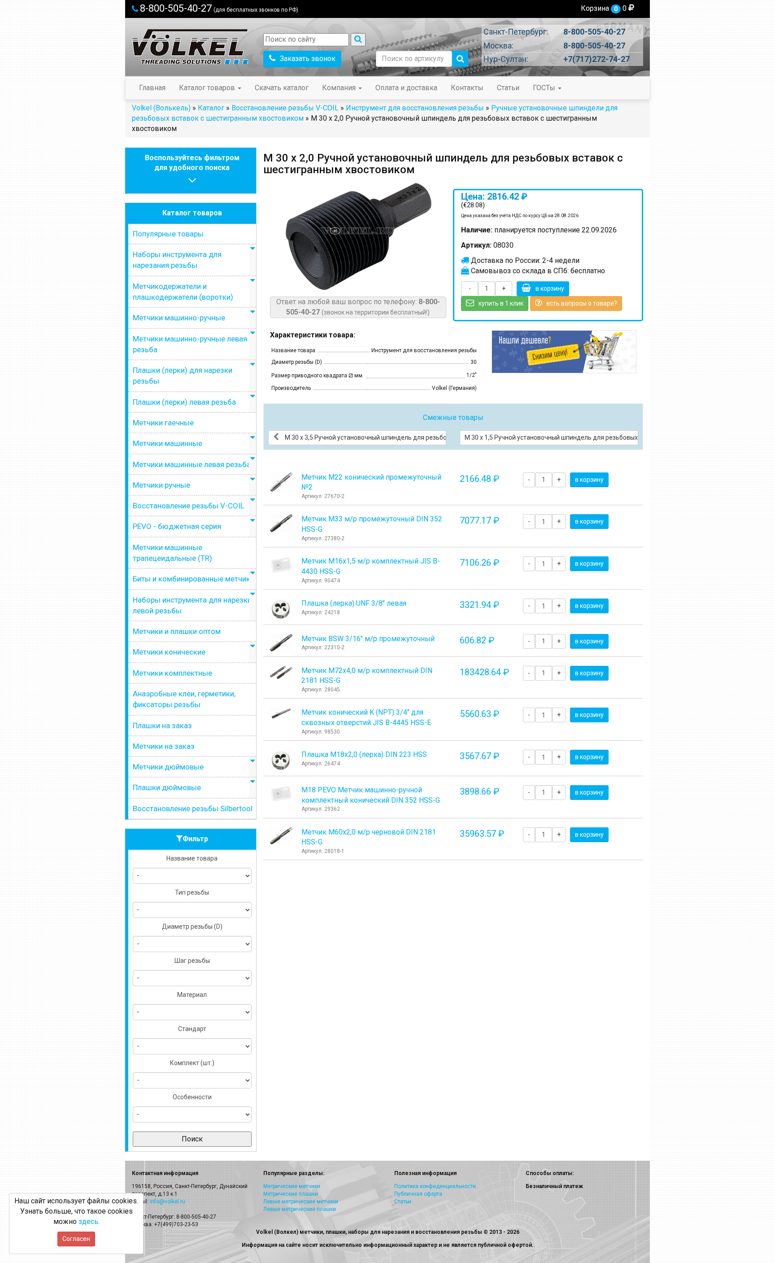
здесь (88, 1221)
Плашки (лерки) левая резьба (184, 402)
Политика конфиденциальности (435, 1186)
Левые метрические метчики (300, 1201)
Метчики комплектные (172, 673)
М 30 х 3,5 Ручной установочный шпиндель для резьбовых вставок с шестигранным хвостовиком (365, 437)
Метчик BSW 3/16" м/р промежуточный (368, 638)
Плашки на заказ (162, 725)
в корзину (550, 288)
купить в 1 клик (501, 303)
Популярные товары (168, 233)
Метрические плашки (290, 1194)
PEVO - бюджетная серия (177, 526)
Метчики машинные (167, 443)
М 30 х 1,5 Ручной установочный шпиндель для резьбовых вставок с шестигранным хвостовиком (551, 437)
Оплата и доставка (406, 87)
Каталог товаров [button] (208, 87)
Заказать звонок (307, 58)
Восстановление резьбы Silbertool (193, 808)
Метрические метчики (291, 1186)
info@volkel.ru (167, 1201)
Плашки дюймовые (167, 787)
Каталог (211, 108)
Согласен (76, 1238)
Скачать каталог (282, 87)
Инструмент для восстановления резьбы (415, 108)
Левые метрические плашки (299, 1209)
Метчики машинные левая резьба (192, 464)
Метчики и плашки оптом (177, 631)
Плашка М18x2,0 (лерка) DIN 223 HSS (364, 754)
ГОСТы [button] (545, 87)
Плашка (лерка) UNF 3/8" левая (353, 603)
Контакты (467, 87)
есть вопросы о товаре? (581, 303)
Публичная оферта (418, 1194)
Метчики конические (169, 651)
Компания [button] (339, 87)
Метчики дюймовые (168, 766)
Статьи (508, 87)
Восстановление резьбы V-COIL (285, 108)
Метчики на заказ (164, 746)
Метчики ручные (161, 485)
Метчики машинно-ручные (179, 317)
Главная (152, 87)
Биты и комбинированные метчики (193, 578)
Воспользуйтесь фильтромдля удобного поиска (192, 162)
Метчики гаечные (163, 422)
